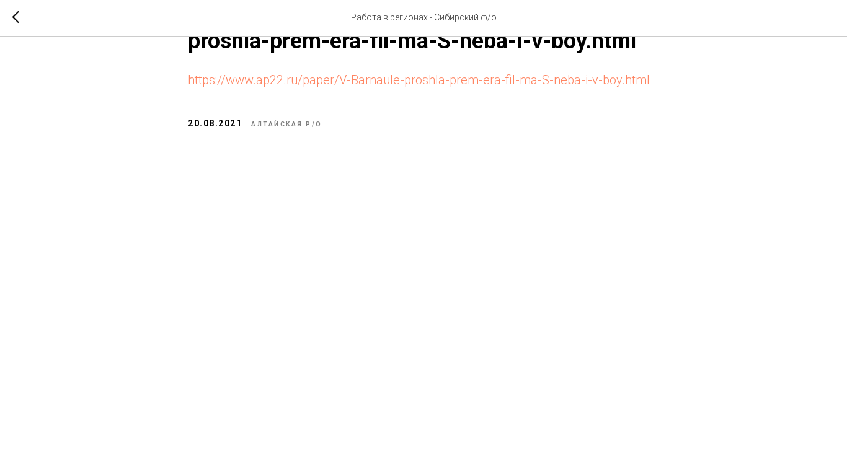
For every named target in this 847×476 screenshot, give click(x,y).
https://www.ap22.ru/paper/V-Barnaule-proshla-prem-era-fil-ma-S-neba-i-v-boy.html (419, 80)
